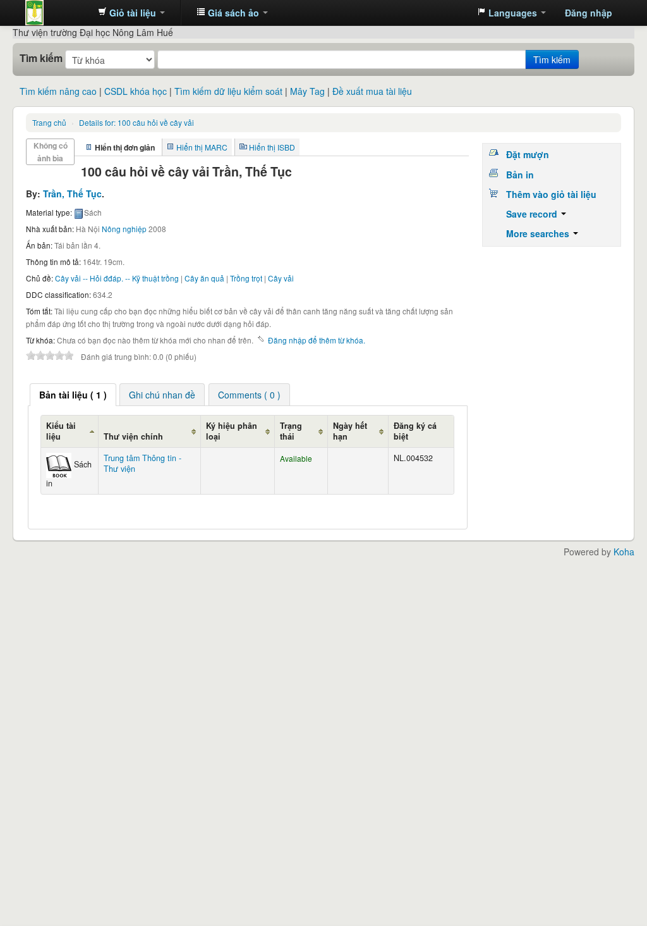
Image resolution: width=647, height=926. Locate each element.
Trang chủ (49, 122)
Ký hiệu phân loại (231, 431)
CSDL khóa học (135, 91)
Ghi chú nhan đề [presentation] (162, 394)
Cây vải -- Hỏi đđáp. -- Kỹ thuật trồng (117, 278)
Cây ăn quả (204, 278)
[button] (131, 12)
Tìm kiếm (41, 58)
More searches (539, 233)
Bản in (520, 174)
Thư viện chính (133, 436)
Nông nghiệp (124, 228)
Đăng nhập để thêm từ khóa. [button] (316, 340)
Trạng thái (291, 431)
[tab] (73, 394)
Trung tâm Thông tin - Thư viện (56, 12)
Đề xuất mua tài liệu (372, 91)
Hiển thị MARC (201, 147)
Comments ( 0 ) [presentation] (249, 394)
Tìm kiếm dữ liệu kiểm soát (228, 91)
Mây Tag (307, 91)
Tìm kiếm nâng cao (58, 91)
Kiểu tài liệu (61, 431)
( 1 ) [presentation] (73, 394)
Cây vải (281, 278)
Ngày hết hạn (350, 431)
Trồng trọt (246, 278)
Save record (533, 213)
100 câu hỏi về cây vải (136, 122)
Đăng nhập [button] (588, 12)
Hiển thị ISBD (272, 147)
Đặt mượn (527, 154)
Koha (624, 551)
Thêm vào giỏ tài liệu (551, 194)
